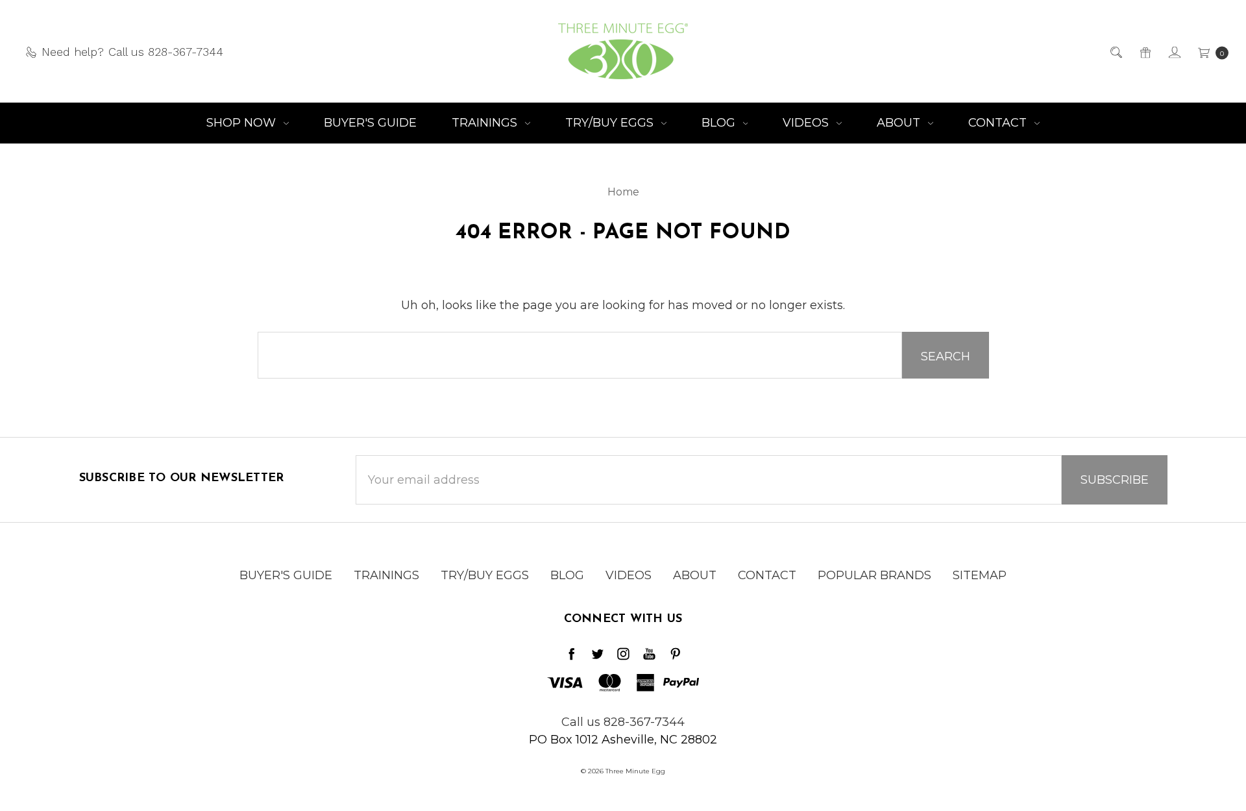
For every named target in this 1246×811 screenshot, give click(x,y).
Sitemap (980, 575)
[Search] (1115, 51)
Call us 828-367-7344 (623, 722)
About (900, 123)
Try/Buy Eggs (611, 123)
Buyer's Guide (370, 123)
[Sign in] (1173, 51)
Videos (807, 123)
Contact (999, 123)
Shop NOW (242, 123)
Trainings (486, 123)
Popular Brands (874, 575)
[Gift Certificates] (1144, 51)
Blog (720, 123)
